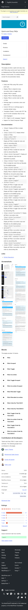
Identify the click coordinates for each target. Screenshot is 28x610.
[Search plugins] (17, 17)
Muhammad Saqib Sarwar (12, 454)
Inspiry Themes (7, 34)
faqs (25, 493)
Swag (17, 570)
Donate (17, 568)
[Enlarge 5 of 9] (11, 319)
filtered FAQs (23, 496)
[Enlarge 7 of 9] (24, 266)
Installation (6, 51)
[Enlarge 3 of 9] (11, 288)
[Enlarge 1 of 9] (11, 266)
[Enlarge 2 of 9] (11, 273)
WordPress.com (6, 575)
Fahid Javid (8, 464)
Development (6, 55)
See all (25, 526)
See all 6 (24, 489)
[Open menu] (25, 2)
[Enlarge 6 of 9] (11, 332)
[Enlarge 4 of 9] (11, 301)
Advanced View (5, 500)
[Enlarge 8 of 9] (24, 280)
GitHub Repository (9, 257)
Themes (17, 552)
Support (5, 59)
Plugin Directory (5, 6)
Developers (4, 568)
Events (17, 565)
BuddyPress (5, 583)
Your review (4, 526)
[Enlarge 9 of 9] (24, 306)
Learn (3, 562)
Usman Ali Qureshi (9, 459)
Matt (3, 578)
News (3, 552)
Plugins (17, 555)
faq (22, 493)
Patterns (17, 558)
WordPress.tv (5, 570)
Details (5, 43)
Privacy (3, 558)
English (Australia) (10, 590)
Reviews (5, 47)
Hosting (3, 555)
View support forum (6, 540)
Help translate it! (14, 12)
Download (5, 37)
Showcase (18, 550)
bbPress (4, 580)
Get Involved (18, 562)
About (3, 550)
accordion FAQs (16, 493)
